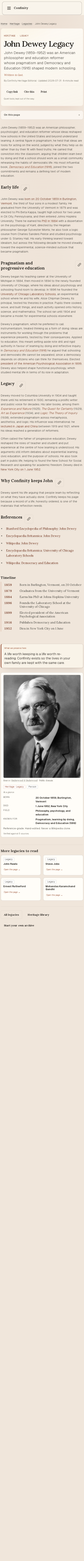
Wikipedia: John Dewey (22, 543)
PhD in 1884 (50, 221)
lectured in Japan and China (19, 426)
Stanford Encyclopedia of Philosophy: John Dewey (41, 528)
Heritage (15, 23)
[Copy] (25, 189)
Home (4, 23)
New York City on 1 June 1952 (20, 469)
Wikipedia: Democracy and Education (32, 563)
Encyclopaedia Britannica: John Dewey (33, 536)
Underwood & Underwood (24, 780)
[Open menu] (9, 8)
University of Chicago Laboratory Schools (28, 294)
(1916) (30, 167)
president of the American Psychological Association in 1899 (41, 363)
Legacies (27, 23)
